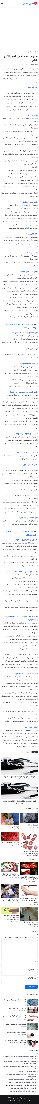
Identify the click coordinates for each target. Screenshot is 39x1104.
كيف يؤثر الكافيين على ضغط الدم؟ (16, 1032)
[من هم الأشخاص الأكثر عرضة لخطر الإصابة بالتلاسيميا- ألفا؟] (29, 868)
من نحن (30, 1100)
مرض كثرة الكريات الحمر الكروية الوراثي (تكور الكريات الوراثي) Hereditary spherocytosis (29, 854)
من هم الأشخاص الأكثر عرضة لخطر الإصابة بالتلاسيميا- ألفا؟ (29, 878)
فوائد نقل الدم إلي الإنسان (11, 900)
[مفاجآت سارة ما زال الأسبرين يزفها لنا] (32, 1026)
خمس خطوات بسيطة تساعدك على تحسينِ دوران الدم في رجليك (29, 900)
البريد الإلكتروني (33, 969)
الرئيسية (34, 52)
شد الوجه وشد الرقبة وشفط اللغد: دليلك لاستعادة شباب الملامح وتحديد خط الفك (20, 1062)
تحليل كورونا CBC (32, 825)
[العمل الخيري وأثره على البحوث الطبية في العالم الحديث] (32, 1018)
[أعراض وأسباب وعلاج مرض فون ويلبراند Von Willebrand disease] (10, 910)
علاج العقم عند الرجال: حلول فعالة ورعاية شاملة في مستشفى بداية (21, 1075)
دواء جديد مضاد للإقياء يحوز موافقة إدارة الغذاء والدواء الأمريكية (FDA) (15, 1041)
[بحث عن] (6, 4)
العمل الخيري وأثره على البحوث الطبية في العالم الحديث (14, 1017)
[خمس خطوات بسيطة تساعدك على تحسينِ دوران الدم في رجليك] (29, 890)
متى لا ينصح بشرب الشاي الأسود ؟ (16, 1008)
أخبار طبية (28, 52)
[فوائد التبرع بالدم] (10, 819)
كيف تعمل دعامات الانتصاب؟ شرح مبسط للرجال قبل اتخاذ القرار (19, 1067)
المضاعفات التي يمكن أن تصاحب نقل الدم (30, 923)
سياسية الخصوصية (11, 1100)
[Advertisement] (19, 29)
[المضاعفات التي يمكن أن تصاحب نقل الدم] (29, 914)
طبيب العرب (33, 64)
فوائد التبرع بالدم (14, 826)
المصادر (19, 1100)
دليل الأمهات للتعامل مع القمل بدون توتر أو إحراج (22, 1079)
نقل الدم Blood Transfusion (10, 842)
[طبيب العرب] (30, 3)
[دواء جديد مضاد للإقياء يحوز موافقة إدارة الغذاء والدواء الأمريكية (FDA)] (32, 1043)
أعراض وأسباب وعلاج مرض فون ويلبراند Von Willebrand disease (11, 917)
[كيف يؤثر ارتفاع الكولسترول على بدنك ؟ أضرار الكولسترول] (10, 867)
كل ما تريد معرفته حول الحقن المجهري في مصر (22, 1082)
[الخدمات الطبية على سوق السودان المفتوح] (32, 1002)
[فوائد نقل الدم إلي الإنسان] (10, 891)
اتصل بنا (25, 1100)
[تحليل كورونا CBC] (29, 818)
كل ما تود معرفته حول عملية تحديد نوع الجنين (23, 1088)
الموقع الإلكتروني (33, 978)
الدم (23, 752)
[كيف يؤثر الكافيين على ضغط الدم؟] (32, 1034)
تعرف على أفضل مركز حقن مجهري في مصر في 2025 (20, 1085)
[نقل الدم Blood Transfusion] (10, 836)
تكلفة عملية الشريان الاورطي (27, 1071)
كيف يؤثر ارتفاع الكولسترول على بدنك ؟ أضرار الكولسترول (10, 875)
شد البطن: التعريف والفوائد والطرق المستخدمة (23, 1091)
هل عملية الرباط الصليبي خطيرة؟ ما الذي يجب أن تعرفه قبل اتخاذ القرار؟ (19, 1057)
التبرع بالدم (28, 752)
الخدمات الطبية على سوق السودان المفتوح (14, 1000)
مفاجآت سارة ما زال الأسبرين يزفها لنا (16, 1024)
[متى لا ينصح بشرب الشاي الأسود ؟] (32, 1010)
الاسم (36, 961)
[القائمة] (2, 4)
